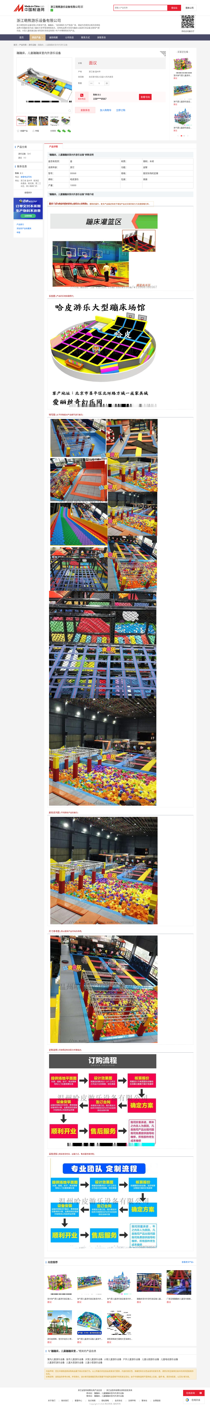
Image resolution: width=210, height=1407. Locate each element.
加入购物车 (105, 110)
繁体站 (144, 1400)
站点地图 (91, 1400)
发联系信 (85, 110)
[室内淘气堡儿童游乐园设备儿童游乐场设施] (183, 64)
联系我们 (65, 1400)
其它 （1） (22, 158)
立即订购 (120, 110)
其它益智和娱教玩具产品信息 (90, 1390)
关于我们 (51, 1400)
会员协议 (118, 1400)
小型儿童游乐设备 (112, 1359)
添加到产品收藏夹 (24, 228)
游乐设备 (32, 45)
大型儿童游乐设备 (93, 1359)
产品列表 (23, 45)
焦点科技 (108, 1404)
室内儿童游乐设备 (56, 1359)
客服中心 (78, 1400)
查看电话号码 (26, 177)
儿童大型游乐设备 (74, 1362)
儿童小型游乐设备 (93, 1362)
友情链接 (156, 1400)
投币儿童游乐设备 (74, 1359)
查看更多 (28, 192)
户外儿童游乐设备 (131, 1359)
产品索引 (20, 224)
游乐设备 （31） (25, 154)
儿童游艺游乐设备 (56, 1362)
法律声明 (132, 1400)
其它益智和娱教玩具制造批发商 (119, 1390)
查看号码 (145, 97)
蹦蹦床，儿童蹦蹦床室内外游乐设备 (109, 1393)
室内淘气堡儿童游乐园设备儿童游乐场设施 (191, 75)
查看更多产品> (188, 1262)
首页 (15, 45)
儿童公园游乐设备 (150, 1359)
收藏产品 (24, 131)
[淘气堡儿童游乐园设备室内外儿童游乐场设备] (183, 90)
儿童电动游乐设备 (169, 1359)
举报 (37, 131)
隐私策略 (105, 1400)
